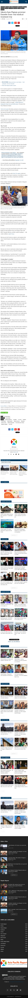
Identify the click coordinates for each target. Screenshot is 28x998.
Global (10, 6)
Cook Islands (17, 745)
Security (2, 947)
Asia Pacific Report (7, 416)
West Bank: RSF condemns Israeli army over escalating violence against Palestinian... (16, 885)
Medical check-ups (17, 421)
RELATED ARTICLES (5, 460)
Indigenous (24, 6)
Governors (19, 419)
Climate (2, 512)
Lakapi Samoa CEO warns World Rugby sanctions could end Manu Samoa (7, 712)
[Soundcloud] (14, 454)
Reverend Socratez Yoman (20, 422)
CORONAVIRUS (4, 539)
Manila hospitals (9, 421)
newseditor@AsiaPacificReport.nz (16, 981)
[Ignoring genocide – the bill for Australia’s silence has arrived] (7, 612)
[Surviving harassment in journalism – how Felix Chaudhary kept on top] (21, 668)
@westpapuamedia (10, 154)
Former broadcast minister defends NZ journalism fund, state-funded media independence (7, 568)
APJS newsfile (3, 657)
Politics (2, 926)
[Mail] (10, 990)
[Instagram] (11, 454)
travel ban (10, 424)
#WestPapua (20, 153)
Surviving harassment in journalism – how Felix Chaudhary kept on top (21, 675)
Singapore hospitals (4, 424)
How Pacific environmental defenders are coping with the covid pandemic (20, 531)
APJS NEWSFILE (4, 646)
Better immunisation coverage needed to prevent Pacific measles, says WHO (21, 553)
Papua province (3, 422)
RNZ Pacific (3, 937)
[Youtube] (19, 454)
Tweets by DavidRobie (14, 641)
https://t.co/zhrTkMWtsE (6, 157)
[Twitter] (16, 454)
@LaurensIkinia (19, 156)
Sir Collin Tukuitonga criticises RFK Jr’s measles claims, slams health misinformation (6, 553)
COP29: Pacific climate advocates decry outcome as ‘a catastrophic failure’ (7, 515)
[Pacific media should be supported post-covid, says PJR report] (21, 576)
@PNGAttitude (17, 154)
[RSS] (14, 990)
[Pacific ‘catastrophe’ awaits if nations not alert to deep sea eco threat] (4, 911)
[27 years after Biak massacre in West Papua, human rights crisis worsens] (7, 626)
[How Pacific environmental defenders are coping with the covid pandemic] (21, 523)
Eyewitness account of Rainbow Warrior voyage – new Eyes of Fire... (20, 633)
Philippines (15, 8)
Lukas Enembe (3, 421)
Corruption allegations (8, 419)
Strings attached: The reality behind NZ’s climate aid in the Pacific (6, 531)
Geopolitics (15, 419)
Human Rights (20, 6)
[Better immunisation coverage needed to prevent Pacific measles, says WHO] (21, 546)
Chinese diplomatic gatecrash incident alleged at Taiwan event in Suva (21, 787)
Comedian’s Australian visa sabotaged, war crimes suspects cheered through (14, 473)
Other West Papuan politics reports (9, 85)
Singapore (19, 8)
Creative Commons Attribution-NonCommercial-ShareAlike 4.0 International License (14, 978)
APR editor (3, 18)
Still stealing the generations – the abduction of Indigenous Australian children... (7, 772)
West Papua (2, 9)
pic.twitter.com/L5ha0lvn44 (17, 157)
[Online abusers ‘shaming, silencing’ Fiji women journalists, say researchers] (21, 653)
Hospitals (24, 419)
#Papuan (3, 152)
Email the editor (15, 452)
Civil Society (3, 6)
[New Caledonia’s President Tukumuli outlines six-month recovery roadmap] (21, 820)
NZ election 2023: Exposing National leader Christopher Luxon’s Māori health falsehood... (21, 568)
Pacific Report (11, 8)
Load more (14, 535)
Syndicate (22, 8)
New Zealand (3, 933)
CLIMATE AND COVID (6, 501)
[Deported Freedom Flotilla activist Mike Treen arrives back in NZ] (7, 779)
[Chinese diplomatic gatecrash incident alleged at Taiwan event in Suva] (21, 779)
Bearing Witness (17, 630)
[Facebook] (9, 454)
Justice (2, 951)
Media (2, 939)
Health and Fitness (15, 6)
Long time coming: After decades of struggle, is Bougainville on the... (7, 749)
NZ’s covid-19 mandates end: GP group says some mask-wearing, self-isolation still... (7, 583)
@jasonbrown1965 (5, 156)
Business (2, 694)
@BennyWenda (13, 156)
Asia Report (2, 8)
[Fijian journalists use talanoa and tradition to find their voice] (7, 653)
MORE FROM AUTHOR (6, 462)
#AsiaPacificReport (13, 153)
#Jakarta (14, 152)
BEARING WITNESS (5, 592)
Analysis (20, 470)
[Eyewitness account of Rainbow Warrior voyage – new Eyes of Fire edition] (21, 626)
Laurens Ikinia (4, 406)
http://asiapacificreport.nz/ (14, 448)
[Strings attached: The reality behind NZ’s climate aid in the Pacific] (7, 523)
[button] (26, 2)
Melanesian (22, 421)
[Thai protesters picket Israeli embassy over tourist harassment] (21, 691)
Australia (2, 470)
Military (2, 949)
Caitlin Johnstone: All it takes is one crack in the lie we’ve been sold (5, 473)
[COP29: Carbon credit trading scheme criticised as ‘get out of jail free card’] (21, 508)
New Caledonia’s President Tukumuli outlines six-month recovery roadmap (20, 827)
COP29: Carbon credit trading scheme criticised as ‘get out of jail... (20, 515)
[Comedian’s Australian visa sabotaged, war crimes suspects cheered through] (14, 468)
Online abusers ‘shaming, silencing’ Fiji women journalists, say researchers (21, 660)
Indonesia (6, 8)
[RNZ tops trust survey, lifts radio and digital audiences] (7, 691)
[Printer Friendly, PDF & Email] (4, 412)
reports (5, 109)
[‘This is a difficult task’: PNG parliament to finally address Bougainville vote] (4, 892)
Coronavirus (3, 550)
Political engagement (11, 422)
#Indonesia (3, 154)
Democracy (7, 6)
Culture (2, 708)
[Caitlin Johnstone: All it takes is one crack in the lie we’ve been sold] (5, 468)
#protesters (7, 152)
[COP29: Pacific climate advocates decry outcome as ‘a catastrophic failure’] (7, 508)
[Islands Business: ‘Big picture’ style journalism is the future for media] (7, 668)
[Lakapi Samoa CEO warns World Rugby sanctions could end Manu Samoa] (7, 704)
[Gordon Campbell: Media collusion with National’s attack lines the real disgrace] (21, 764)
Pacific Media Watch (5, 941)
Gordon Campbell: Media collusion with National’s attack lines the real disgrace (20, 772)
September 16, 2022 (19, 160)
